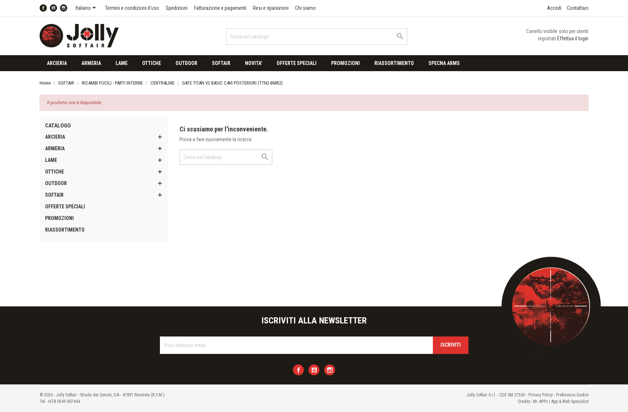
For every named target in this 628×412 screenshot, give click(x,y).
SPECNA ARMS (444, 63)
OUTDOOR (186, 63)
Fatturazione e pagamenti (220, 8)
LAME (122, 63)
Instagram (63, 8)
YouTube (53, 8)
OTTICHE (151, 63)
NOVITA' (253, 63)
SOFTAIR (221, 63)
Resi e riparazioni (271, 8)
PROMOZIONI (345, 63)
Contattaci (577, 8)
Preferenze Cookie (572, 394)
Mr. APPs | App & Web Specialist (560, 401)
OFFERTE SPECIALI (297, 63)
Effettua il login (572, 38)
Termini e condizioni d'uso (132, 8)
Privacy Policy (540, 394)
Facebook (43, 8)
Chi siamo (305, 8)
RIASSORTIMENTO (394, 63)
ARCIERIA (57, 63)
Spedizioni (177, 8)
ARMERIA (91, 63)
